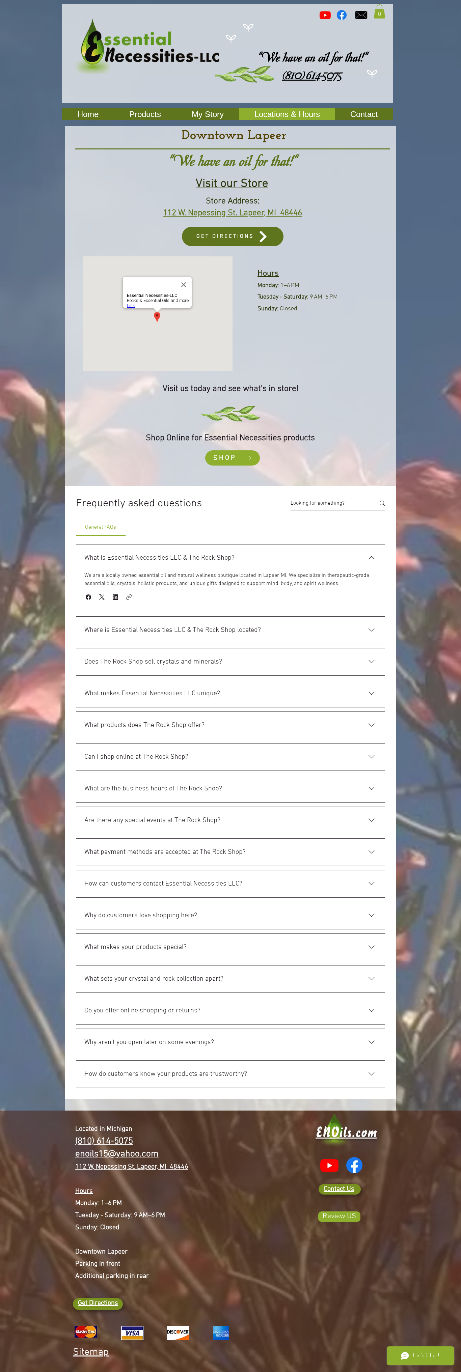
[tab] (101, 527)
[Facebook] (341, 15)
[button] (379, 11)
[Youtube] (325, 15)
